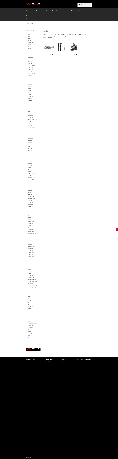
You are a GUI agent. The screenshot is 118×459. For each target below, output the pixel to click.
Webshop (38, 10)
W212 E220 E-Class (31, 246)
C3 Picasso (30, 61)
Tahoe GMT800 (30, 88)
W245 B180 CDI (30, 67)
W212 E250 (30, 190)
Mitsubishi (30, 308)
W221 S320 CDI (30, 254)
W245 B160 (30, 140)
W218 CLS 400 (30, 202)
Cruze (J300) (30, 71)
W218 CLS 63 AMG (31, 196)
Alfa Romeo (30, 333)
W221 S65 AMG (30, 50)
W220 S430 (30, 82)
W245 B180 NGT (30, 219)
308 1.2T (29, 55)
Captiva (29, 86)
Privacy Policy (63, 3)
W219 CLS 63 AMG (31, 277)
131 (28, 46)
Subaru (29, 321)
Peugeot (29, 331)
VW (28, 337)
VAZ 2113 (29, 273)
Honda (29, 161)
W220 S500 (30, 100)
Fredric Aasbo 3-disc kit (32, 285)
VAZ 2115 (29, 48)
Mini (28, 316)
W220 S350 (30, 79)
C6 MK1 (29, 210)
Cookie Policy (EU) (70, 3)
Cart (43, 10)
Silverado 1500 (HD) (31, 59)
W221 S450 (30, 194)
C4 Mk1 (29, 111)
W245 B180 (30, 136)
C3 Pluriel (29, 75)
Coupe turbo (30, 225)
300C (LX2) (30, 165)
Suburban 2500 (30, 34)
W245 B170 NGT (30, 283)
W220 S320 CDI (30, 115)
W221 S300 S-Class (31, 235)
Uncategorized (30, 343)
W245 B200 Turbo (31, 158)
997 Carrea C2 (30, 188)
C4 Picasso (30, 150)
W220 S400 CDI (30, 138)
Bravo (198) (30, 200)
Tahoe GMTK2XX (31, 127)
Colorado (29, 208)
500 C (29, 183)
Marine (29, 339)
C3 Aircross (30, 44)
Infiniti (29, 113)
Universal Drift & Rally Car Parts (34, 287)
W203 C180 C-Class (31, 173)
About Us (64, 359)
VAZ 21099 (30, 260)
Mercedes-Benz (30, 154)
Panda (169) (30, 240)
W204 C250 (30, 98)
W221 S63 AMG (30, 156)
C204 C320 (29, 171)
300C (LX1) (30, 148)
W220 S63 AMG (30, 175)
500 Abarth (30, 213)
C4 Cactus (30, 167)
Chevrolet (29, 300)
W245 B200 (30, 102)
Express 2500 (30, 237)
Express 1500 (30, 223)
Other (29, 134)
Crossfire (29, 181)
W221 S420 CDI (30, 69)
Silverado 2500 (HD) (31, 73)
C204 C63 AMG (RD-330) (32, 279)
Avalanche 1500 (31, 179)
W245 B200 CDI (30, 204)
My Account (54, 10)
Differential (31, 327)
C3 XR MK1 (30, 90)
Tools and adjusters (33, 323)
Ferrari (29, 152)
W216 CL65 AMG (30, 229)
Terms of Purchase (55, 3)
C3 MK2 (29, 36)
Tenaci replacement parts (33, 289)
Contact (60, 10)
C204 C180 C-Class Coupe (32, 119)
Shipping (29, 341)
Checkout (48, 10)
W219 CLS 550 (30, 248)
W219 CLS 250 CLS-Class (32, 231)
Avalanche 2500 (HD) (32, 198)
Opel (29, 185)
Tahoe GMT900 (30, 109)
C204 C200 (29, 192)
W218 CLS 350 (30, 262)
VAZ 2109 (29, 242)
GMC (28, 131)
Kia (28, 215)
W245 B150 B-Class (31, 65)
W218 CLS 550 (30, 265)
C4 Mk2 (29, 129)
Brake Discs (30, 104)
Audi (28, 144)
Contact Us (64, 361)
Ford (28, 92)
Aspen (29, 146)
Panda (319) (30, 38)
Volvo (29, 294)
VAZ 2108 (29, 227)
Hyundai (29, 94)
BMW (29, 123)
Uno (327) (29, 77)
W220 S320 (30, 142)
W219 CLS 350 (30, 117)
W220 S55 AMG (30, 206)
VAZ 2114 (29, 40)
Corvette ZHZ (30, 57)
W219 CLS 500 (30, 250)
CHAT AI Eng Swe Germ (76, 10)
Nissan (29, 312)
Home (27, 10)
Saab (29, 310)
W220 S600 (30, 121)
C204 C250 (29, 217)
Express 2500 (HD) (31, 256)
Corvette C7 (30, 125)
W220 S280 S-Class (31, 177)
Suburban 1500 (30, 267)
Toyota (29, 296)
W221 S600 (30, 244)
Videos (66, 10)
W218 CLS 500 (30, 275)
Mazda (29, 304)
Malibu (29, 107)
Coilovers (31, 325)
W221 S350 (30, 84)
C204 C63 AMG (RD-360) (32, 233)
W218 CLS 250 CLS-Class (32, 281)
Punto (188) (30, 271)
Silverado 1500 (30, 42)
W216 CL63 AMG (30, 52)
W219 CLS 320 (30, 96)
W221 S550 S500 (31, 252)
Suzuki (29, 319)
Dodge (29, 335)
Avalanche (30, 163)
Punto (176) (30, 258)
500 (28, 169)
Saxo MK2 (29, 269)
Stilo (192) (30, 63)
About (32, 10)
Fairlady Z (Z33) (31, 221)
